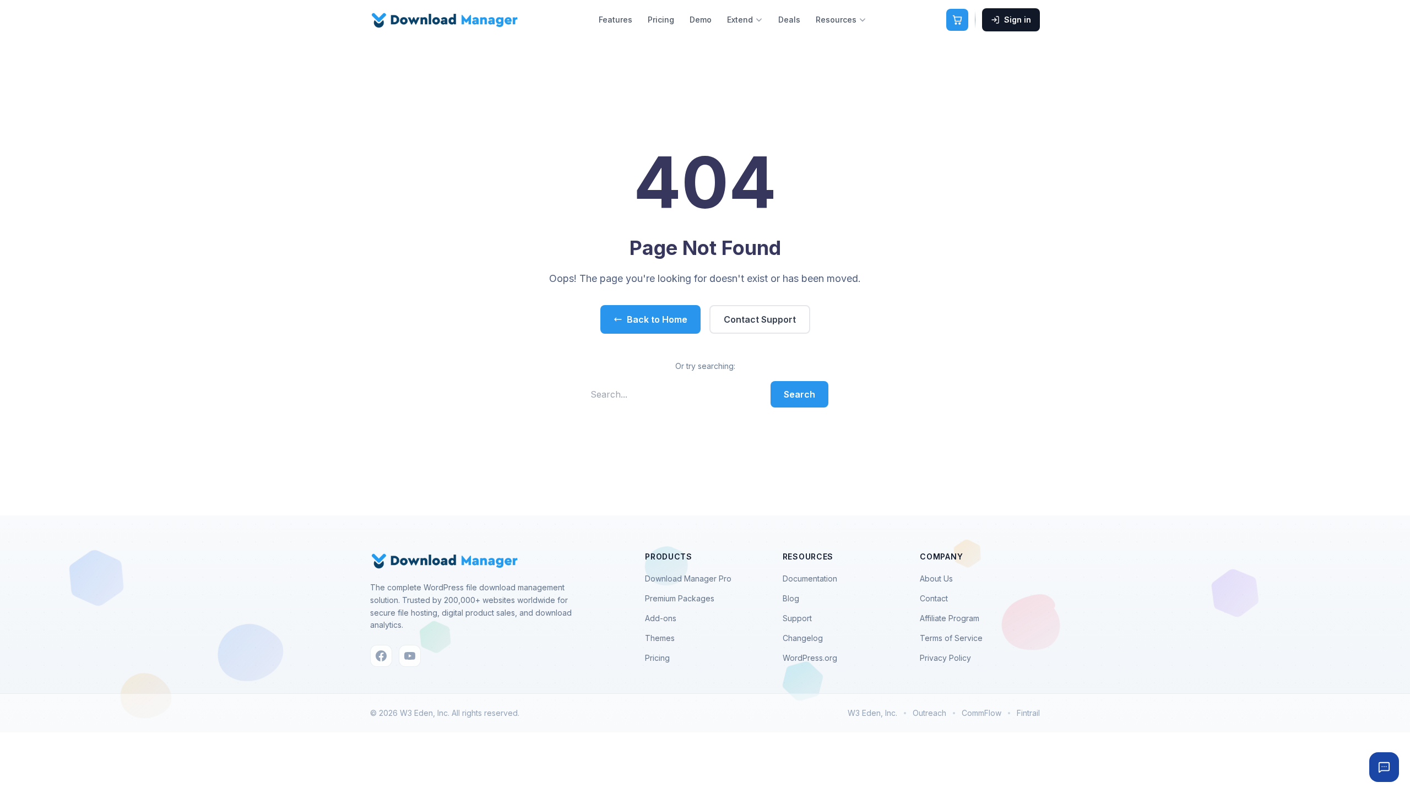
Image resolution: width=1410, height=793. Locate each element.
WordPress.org (810, 657)
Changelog (803, 638)
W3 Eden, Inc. (872, 713)
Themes (660, 638)
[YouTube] (410, 656)
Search (799, 394)
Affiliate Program (949, 618)
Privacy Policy (945, 657)
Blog (791, 598)
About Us (936, 578)
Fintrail (1028, 713)
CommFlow (981, 713)
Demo (701, 19)
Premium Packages (679, 598)
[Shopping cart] (957, 20)
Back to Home (657, 319)
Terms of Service (951, 638)
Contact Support (760, 319)
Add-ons (660, 618)
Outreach (929, 713)
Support (797, 618)
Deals (789, 19)
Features (615, 19)
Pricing (661, 19)
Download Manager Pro (688, 578)
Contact (934, 598)
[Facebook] (381, 656)
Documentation (810, 578)
